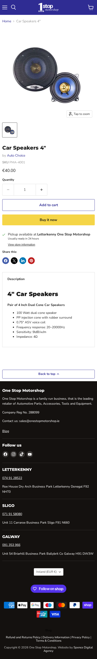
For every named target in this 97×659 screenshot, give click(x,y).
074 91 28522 (12, 478)
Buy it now (48, 219)
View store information (21, 244)
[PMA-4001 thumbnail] (9, 130)
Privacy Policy (81, 637)
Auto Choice (16, 155)
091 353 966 (11, 545)
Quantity (8, 180)
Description (16, 279)
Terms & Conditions (48, 641)
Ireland (46, 572)
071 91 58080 (12, 514)
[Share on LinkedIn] (22, 260)
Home (6, 21)
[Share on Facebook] (5, 260)
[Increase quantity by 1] (41, 190)
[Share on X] (14, 260)
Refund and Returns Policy (23, 637)
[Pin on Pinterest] (31, 260)
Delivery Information (56, 637)
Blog (5, 431)
